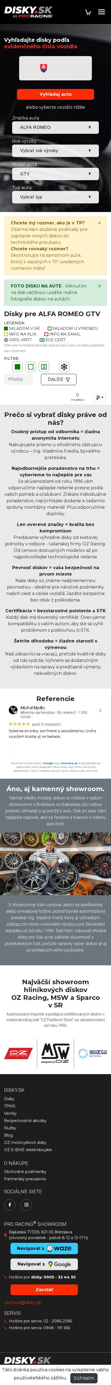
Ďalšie (56, 379)
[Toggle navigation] (101, 12)
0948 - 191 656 (56, 1327)
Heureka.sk (69, 763)
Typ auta (22, 187)
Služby (10, 1128)
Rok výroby (24, 141)
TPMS (9, 1106)
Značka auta (25, 118)
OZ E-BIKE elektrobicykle (28, 1149)
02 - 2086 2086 (57, 1321)
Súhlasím (84, 1378)
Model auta (24, 164)
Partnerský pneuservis (25, 1179)
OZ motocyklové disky (25, 1142)
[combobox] (99, 397)
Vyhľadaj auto (56, 94)
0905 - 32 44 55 (60, 1277)
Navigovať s (32, 1264)
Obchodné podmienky (25, 1171)
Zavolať (44, 1289)
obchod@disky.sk (22, 1302)
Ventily (10, 1113)
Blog (8, 1135)
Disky (9, 1098)
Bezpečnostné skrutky (25, 1120)
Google (48, 763)
